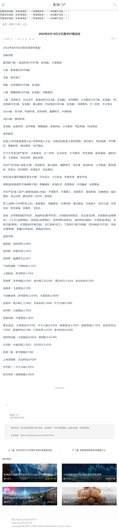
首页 (4, 24)
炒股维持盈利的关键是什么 (93, 450)
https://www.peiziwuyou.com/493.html (37, 435)
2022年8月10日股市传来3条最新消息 (34, 450)
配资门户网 (14, 24)
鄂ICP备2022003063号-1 (24, 519)
